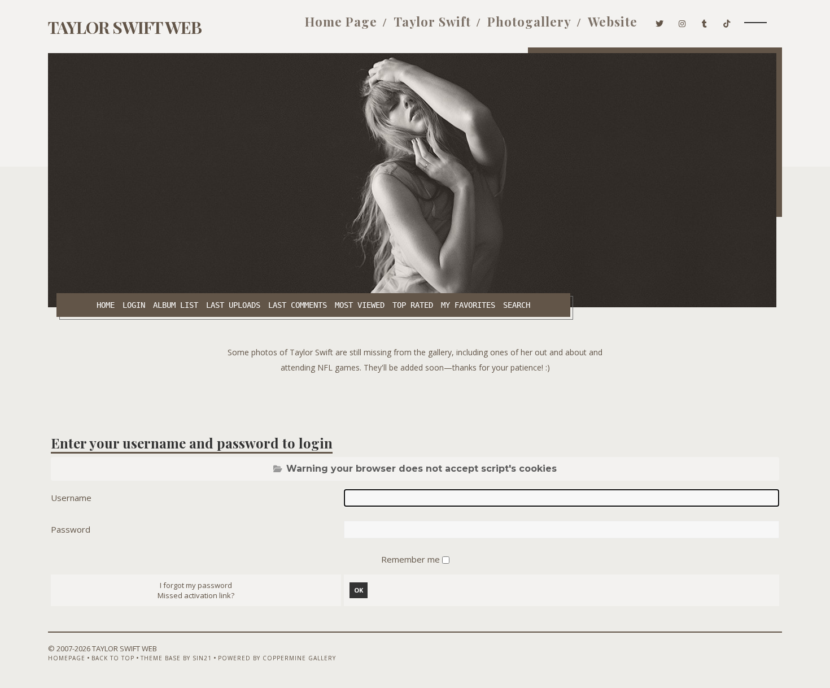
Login (134, 305)
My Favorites (468, 305)
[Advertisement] (415, 400)
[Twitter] (660, 21)
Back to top (112, 658)
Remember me (411, 559)
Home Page (341, 21)
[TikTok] (727, 21)
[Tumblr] (704, 21)
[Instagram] (682, 21)
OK (358, 590)
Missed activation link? (196, 595)
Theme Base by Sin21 (176, 658)
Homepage (66, 658)
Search (516, 305)
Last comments (297, 305)
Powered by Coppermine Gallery (277, 658)
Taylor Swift (432, 21)
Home (106, 305)
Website (612, 21)
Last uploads (233, 305)
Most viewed (360, 305)
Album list (175, 305)
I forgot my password (196, 585)
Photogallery (529, 21)
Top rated (412, 305)
